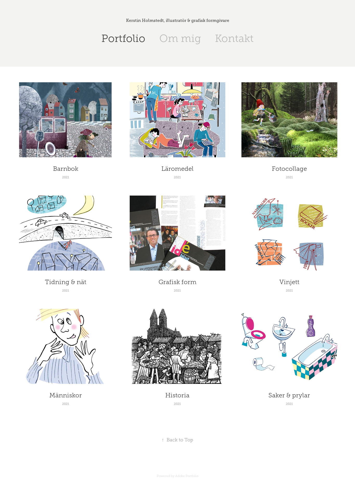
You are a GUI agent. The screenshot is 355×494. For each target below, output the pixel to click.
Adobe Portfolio (186, 476)
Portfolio (123, 38)
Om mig (180, 38)
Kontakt (234, 38)
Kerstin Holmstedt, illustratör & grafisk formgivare (177, 20)
